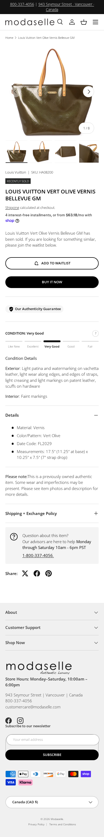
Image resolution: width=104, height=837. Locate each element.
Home (9, 37)
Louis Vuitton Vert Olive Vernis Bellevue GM (46, 37)
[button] (84, 22)
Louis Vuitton (15, 172)
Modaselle (57, 819)
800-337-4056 (22, 4)
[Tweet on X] (25, 573)
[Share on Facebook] (37, 573)
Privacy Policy (36, 824)
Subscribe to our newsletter (28, 726)
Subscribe (52, 754)
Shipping (12, 207)
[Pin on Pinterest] (48, 573)
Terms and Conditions (62, 824)
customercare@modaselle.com (33, 706)
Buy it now (52, 282)
